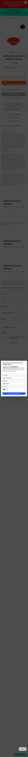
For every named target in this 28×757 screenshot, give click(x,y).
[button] (14, 378)
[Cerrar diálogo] (26, 362)
